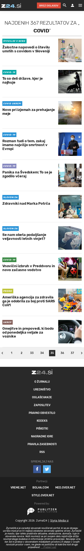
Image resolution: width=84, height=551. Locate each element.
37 (72, 353)
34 (42, 353)
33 (32, 353)
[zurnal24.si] (11, 5)
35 (52, 353)
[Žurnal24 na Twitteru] (47, 469)
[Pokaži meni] (78, 5)
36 (62, 353)
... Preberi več (48, 547)
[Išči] (65, 5)
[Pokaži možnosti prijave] (72, 5)
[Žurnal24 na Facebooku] (37, 469)
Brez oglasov (48, 5)
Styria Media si (59, 520)
